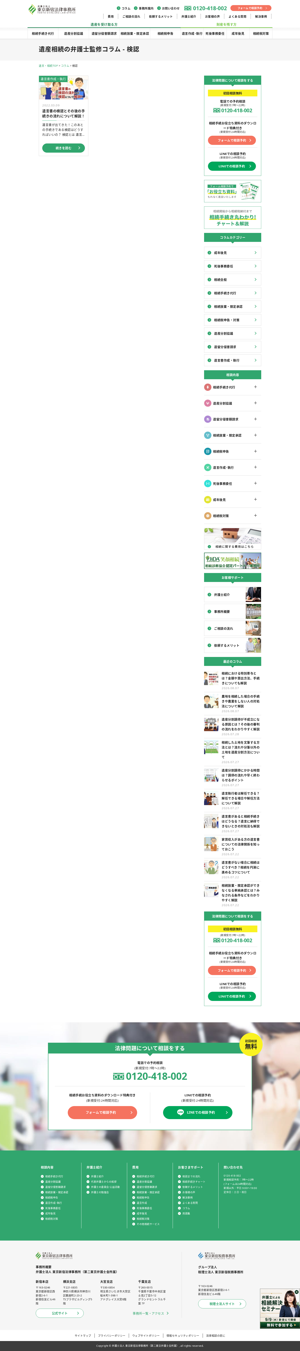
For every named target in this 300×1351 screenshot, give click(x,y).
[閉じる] (297, 1292)
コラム (126, 8)
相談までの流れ (191, 1176)
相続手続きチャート (194, 1182)
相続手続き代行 (43, 33)
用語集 (186, 1213)
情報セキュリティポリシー (183, 1335)
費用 (111, 16)
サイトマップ (83, 1335)
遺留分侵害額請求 (104, 33)
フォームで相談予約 (250, 8)
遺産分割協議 (73, 33)
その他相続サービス (148, 1224)
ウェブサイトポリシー (146, 1335)
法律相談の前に (216, 1335)
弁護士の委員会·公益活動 (105, 1187)
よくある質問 (237, 16)
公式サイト (60, 1313)
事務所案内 (146, 8)
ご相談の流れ (131, 16)
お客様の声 (212, 16)
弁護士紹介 (188, 16)
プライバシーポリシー (112, 1335)
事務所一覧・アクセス (148, 1313)
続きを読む (64, 148)
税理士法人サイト (222, 1304)
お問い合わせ (171, 8)
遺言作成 (142, 1203)
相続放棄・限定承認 (135, 33)
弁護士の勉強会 (100, 1192)
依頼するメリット (161, 16)
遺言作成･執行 (192, 33)
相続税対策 (261, 33)
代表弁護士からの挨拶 (104, 1182)
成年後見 (238, 33)
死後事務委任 (215, 33)
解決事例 (261, 16)
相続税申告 (165, 33)
